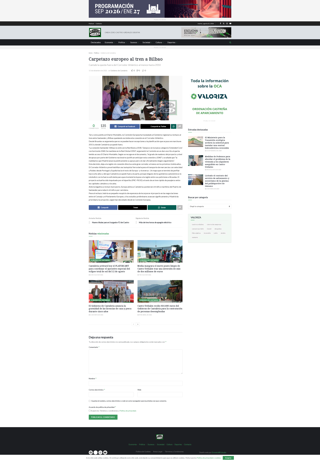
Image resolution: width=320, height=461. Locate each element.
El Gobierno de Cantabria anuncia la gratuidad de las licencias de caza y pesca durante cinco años (110, 308)
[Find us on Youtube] (230, 23)
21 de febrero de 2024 (214, 150)
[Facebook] (91, 453)
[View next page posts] (138, 324)
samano (195, 237)
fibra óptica (196, 233)
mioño (223, 233)
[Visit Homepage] (95, 32)
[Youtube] (105, 453)
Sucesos (133, 42)
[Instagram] (100, 453)
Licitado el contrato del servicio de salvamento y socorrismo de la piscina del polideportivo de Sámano (217, 180)
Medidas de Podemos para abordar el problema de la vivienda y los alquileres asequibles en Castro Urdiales (217, 161)
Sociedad (146, 42)
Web (139, 390)
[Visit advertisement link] (160, 9)
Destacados (96, 42)
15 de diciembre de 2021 (98, 71)
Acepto (228, 458)
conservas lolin (198, 229)
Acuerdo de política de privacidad (102, 407)
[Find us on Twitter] (223, 23)
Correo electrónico (97, 390)
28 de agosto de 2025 (213, 169)
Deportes (171, 42)
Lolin (216, 233)
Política (121, 42)
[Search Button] (230, 42)
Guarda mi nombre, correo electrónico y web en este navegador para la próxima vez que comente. (129, 401)
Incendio (207, 233)
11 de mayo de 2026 (96, 315)
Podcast (91, 23)
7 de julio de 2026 (145, 275)
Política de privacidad (128, 411)
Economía (109, 42)
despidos (218, 229)
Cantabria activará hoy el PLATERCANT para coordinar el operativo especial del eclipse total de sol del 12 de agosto (109, 268)
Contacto (99, 23)
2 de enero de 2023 (212, 189)
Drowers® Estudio (219, 453)
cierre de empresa (214, 224)
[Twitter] (96, 453)
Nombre (93, 378)
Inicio (90, 53)
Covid (209, 229)
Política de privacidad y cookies (209, 458)
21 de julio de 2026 (96, 275)
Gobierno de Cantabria (108, 53)
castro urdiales (198, 224)
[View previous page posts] (133, 324)
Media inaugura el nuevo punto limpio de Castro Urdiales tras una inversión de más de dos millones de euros (159, 268)
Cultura (159, 42)
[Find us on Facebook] (220, 23)
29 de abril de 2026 (145, 315)
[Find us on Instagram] (227, 23)
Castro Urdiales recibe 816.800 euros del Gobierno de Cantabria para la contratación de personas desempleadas (160, 308)
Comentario (94, 347)
